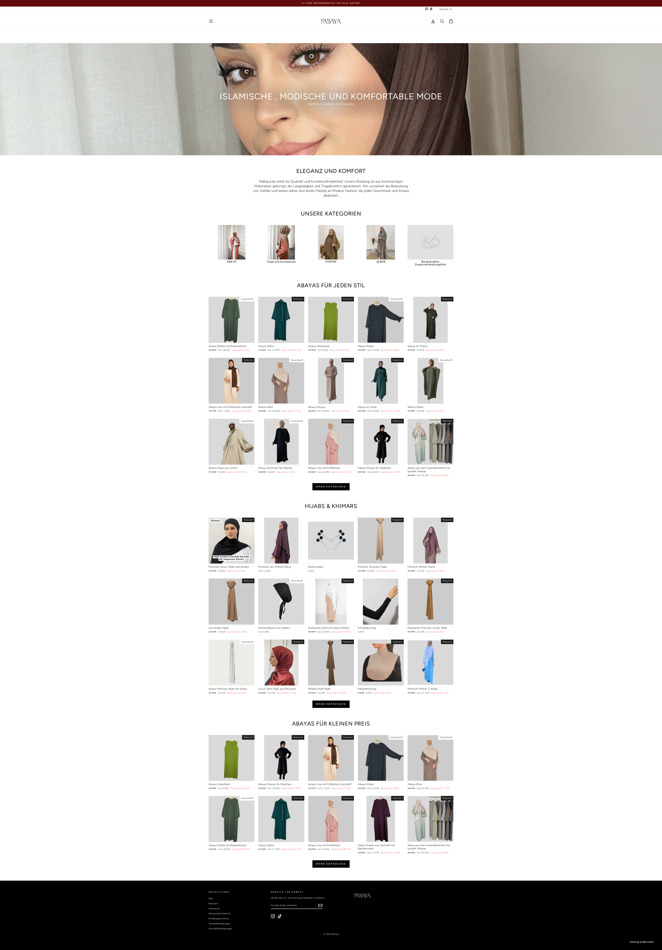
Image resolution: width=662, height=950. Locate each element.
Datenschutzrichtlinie (219, 913)
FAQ (211, 898)
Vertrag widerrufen (642, 942)
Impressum (214, 908)
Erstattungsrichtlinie (219, 918)
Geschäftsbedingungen (220, 928)
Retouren (213, 903)
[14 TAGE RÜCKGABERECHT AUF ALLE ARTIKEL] (331, 3)
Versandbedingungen (219, 923)
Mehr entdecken (331, 486)
